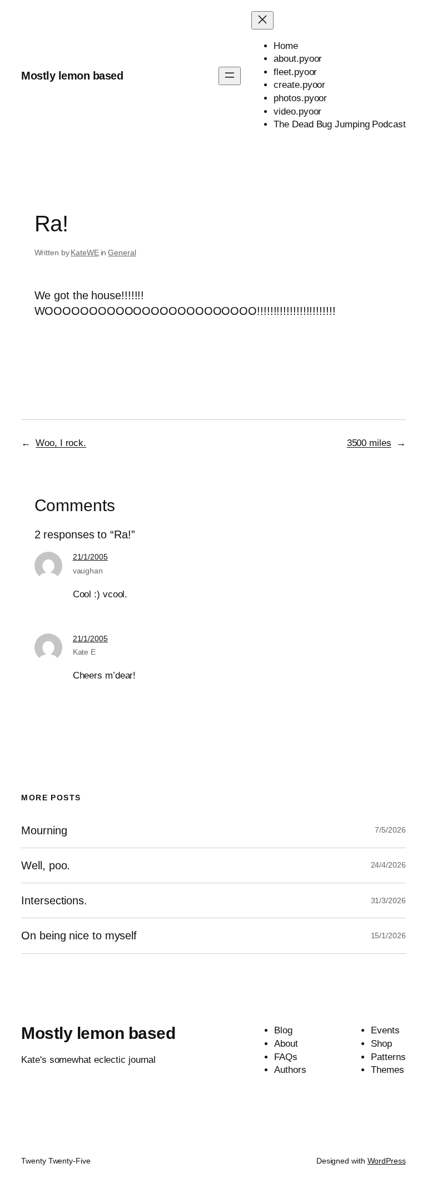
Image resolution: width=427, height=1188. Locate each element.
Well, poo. (45, 865)
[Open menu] (230, 76)
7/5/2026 (390, 829)
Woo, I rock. (61, 443)
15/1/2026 (388, 935)
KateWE (84, 252)
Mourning (44, 830)
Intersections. (54, 900)
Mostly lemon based (72, 76)
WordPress (387, 1160)
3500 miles (369, 443)
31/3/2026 (388, 900)
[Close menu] (262, 20)
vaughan (88, 570)
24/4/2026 (388, 864)
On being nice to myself (79, 935)
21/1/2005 (90, 556)
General (122, 252)
